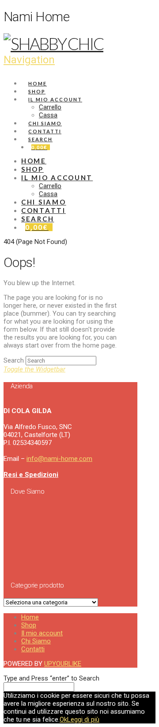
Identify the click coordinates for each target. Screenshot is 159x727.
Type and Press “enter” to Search (51, 678)
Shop (28, 625)
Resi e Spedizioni (31, 475)
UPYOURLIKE (62, 664)
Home (30, 617)
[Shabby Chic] (53, 43)
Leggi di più (83, 719)
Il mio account (42, 633)
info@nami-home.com (59, 459)
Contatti (33, 649)
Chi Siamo (36, 641)
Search (14, 360)
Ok (63, 719)
